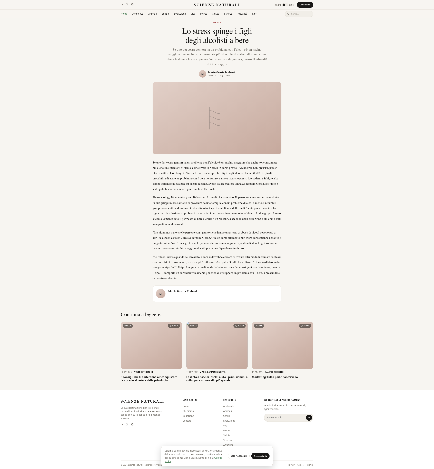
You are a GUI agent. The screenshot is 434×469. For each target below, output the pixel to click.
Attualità (242, 13)
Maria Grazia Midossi (221, 72)
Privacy (291, 465)
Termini (309, 465)
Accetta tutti (260, 456)
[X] (127, 5)
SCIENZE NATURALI (217, 4)
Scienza (228, 13)
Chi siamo (188, 411)
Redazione (188, 415)
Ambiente (137, 13)
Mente (203, 13)
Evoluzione (180, 13)
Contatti (187, 420)
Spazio (165, 13)
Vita (193, 13)
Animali (152, 13)
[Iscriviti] (309, 418)
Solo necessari (239, 455)
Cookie (300, 465)
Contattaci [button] (305, 4)
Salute (215, 13)
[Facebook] (122, 5)
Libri (254, 13)
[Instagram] (132, 5)
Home (124, 13)
